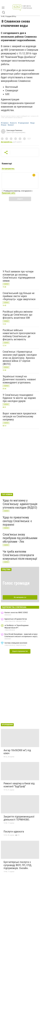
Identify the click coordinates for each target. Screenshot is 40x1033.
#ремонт (11, 125)
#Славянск (5, 123)
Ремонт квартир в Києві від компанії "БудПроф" (19, 785)
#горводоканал (23, 123)
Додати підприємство (20, 651)
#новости (13, 123)
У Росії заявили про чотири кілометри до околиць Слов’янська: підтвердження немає (19, 276)
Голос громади (16, 583)
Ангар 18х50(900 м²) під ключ (17, 752)
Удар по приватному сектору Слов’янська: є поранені (17, 521)
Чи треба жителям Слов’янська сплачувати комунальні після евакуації (20, 555)
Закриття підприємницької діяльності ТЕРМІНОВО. (19, 818)
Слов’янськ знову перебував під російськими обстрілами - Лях (20, 538)
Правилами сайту (8, 193)
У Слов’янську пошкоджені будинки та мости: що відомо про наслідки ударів (19, 398)
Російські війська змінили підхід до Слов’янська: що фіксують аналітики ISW (18, 314)
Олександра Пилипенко (14, 130)
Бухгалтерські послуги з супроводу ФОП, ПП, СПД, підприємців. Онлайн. (18, 865)
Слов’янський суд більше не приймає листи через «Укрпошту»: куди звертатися (19, 296)
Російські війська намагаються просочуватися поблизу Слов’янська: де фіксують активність (19, 335)
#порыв (3, 125)
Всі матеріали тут (20, 597)
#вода (32, 123)
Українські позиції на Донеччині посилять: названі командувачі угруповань (19, 379)
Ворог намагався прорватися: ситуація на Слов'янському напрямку (20, 416)
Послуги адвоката (14, 831)
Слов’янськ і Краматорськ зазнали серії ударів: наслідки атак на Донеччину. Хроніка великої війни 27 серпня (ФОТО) (20, 357)
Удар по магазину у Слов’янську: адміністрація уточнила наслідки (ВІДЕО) (20, 504)
